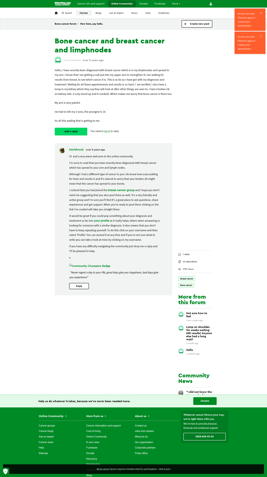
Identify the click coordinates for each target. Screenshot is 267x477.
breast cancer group (121, 190)
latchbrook (76, 149)
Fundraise (160, 3)
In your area (92, 442)
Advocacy (91, 459)
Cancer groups (47, 426)
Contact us (141, 426)
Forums (84, 13)
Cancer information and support (103, 426)
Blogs (98, 13)
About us (141, 416)
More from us (95, 416)
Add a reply (71, 131)
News (134, 13)
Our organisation (144, 442)
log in (107, 131)
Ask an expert (46, 437)
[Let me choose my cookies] (5, 471)
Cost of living (93, 431)
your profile (101, 220)
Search (68, 13)
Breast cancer (186, 279)
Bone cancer (186, 285)
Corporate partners (145, 448)
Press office (141, 453)
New (197, 24)
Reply (79, 286)
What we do (141, 437)
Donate (144, 3)
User (210, 3)
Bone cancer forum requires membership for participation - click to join (133, 468)
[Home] (63, 4)
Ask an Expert (116, 13)
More (175, 3)
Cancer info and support (90, 3)
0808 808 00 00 (204, 436)
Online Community (122, 3)
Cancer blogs (46, 431)
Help (147, 13)
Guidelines (163, 13)
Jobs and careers (144, 431)
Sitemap (43, 453)
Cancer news (46, 442)
